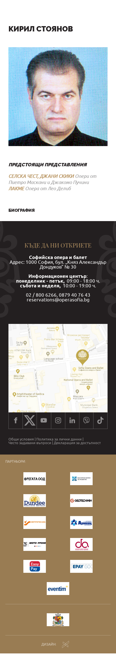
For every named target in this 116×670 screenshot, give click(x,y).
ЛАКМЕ (16, 188)
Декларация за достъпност (77, 443)
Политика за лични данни (59, 439)
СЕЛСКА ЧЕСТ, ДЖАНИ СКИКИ (41, 176)
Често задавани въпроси (29, 443)
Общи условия (21, 439)
